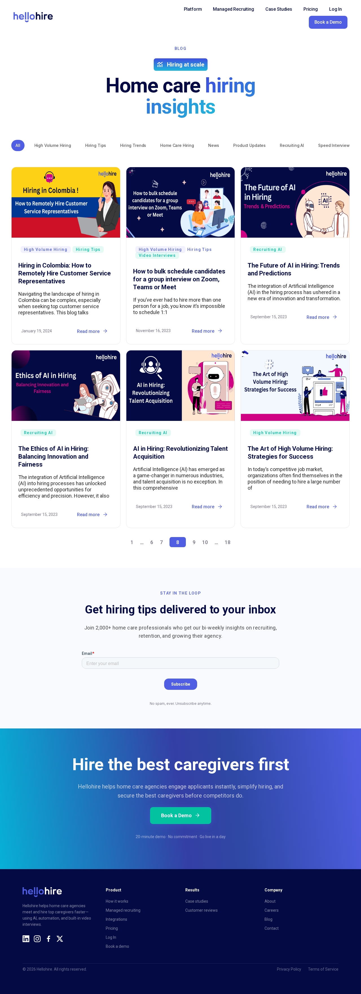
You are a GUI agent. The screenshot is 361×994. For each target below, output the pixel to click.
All (18, 145)
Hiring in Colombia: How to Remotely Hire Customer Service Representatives (64, 273)
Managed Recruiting (233, 9)
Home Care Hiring (177, 145)
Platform (193, 9)
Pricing (310, 9)
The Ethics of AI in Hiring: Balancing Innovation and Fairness (53, 456)
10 (205, 542)
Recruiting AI (292, 145)
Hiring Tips (95, 145)
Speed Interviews (335, 145)
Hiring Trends (133, 145)
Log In (335, 9)
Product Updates (249, 145)
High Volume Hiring (52, 145)
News (213, 145)
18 (227, 542)
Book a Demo (328, 22)
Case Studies (278, 9)
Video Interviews (157, 255)
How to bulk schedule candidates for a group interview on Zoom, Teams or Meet (179, 279)
